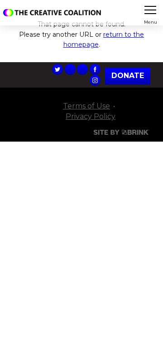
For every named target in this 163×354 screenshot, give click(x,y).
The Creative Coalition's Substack (82, 69)
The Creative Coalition (54, 12)
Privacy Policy (90, 116)
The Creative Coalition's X (57, 69)
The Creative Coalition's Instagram (95, 80)
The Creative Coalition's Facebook (95, 69)
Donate (127, 76)
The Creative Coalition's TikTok (70, 69)
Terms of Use (86, 106)
